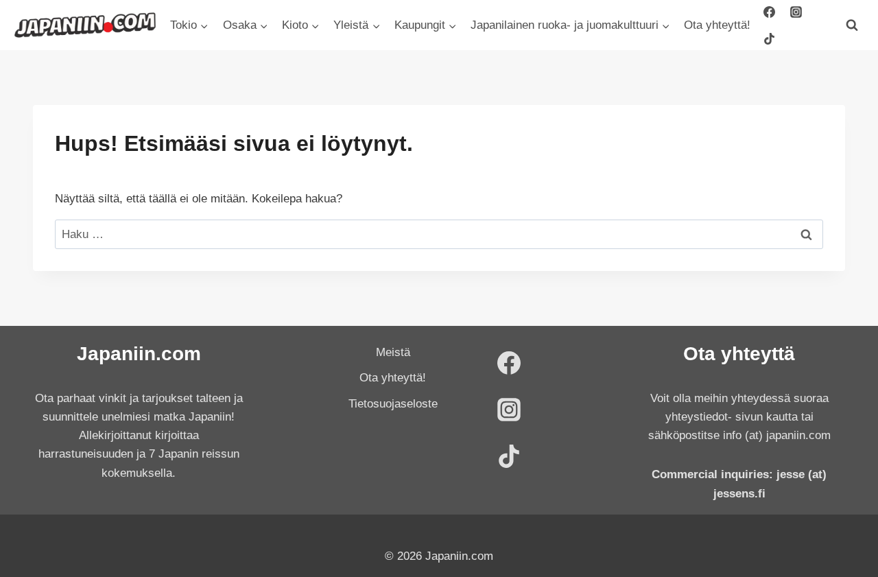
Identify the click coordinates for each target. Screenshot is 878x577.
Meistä (393, 352)
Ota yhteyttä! (717, 25)
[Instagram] (796, 11)
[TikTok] (769, 38)
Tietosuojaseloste (393, 403)
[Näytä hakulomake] (852, 25)
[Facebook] (769, 11)
